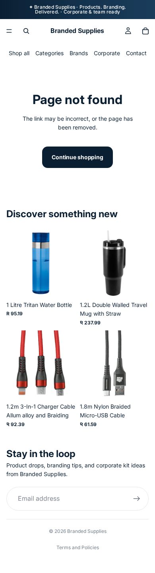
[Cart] (145, 31)
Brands (79, 53)
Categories (49, 53)
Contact (136, 53)
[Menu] (9, 31)
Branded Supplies (87, 531)
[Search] (26, 31)
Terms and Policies (77, 547)
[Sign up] (136, 498)
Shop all (19, 53)
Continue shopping (77, 157)
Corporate (107, 53)
